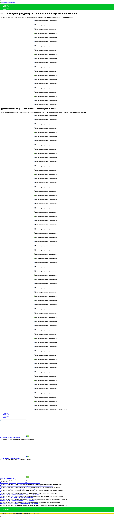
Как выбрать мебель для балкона (10, 437)
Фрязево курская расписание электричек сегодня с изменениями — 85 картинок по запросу (26, 486)
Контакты (6, 8)
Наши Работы (7, 6)
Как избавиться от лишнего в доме (10, 458)
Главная (5, 5)
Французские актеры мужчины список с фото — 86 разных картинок (20, 492)
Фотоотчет (6, 509)
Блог (4, 9)
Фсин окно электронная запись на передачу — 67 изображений (18, 500)
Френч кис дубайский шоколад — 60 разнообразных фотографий (19, 503)
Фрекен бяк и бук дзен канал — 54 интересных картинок (16, 497)
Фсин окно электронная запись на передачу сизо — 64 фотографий (19, 495)
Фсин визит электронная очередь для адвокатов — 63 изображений (20, 489)
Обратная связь (7, 511)
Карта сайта (6, 508)
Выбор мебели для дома (7, 478)
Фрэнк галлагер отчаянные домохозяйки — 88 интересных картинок (20, 483)
